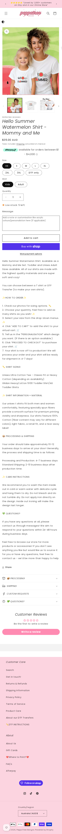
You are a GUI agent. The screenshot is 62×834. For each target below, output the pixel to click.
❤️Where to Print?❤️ (17, 757)
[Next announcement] (56, 4)
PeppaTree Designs (26, 830)
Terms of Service (15, 704)
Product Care (13, 710)
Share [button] (8, 567)
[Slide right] (58, 106)
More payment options (31, 253)
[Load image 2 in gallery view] (31, 105)
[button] (6, 13)
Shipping (20, 144)
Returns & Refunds (16, 683)
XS (6, 165)
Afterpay (11, 770)
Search (10, 670)
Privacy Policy (13, 697)
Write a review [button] (31, 632)
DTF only (34, 172)
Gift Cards (12, 750)
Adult (21, 184)
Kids (7, 184)
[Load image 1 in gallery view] (14, 105)
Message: (8, 211)
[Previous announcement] (5, 4)
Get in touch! (13, 676)
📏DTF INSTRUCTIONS (17, 724)
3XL (19, 172)
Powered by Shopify (44, 830)
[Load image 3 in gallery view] (47, 105)
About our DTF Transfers (20, 717)
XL (45, 165)
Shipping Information (18, 690)
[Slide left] (3, 106)
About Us (11, 743)
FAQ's (9, 764)
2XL (7, 172)
